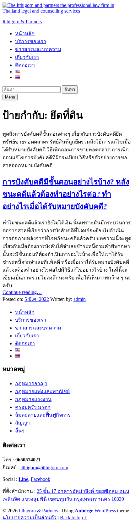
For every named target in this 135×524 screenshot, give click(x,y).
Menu (10, 97)
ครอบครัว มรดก (33, 407)
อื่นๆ (19, 430)
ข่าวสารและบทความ (38, 49)
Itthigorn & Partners (22, 21)
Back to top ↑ (73, 517)
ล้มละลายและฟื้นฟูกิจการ (43, 415)
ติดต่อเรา (25, 65)
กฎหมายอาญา (31, 383)
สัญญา (22, 422)
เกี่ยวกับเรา (27, 57)
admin (79, 299)
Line (23, 479)
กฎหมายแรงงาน (33, 399)
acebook (42, 479)
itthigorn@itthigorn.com (44, 467)
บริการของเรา (30, 41)
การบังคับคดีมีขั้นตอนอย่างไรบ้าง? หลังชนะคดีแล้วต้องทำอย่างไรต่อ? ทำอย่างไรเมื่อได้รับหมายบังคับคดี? (66, 194)
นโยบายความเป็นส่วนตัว (30, 517)
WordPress (105, 510)
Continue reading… (22, 292)
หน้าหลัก (25, 33)
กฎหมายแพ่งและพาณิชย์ (42, 391)
